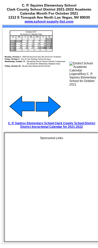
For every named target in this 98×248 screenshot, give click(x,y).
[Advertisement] (49, 192)
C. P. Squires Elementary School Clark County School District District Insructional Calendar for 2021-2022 (51, 125)
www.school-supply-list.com (49, 21)
